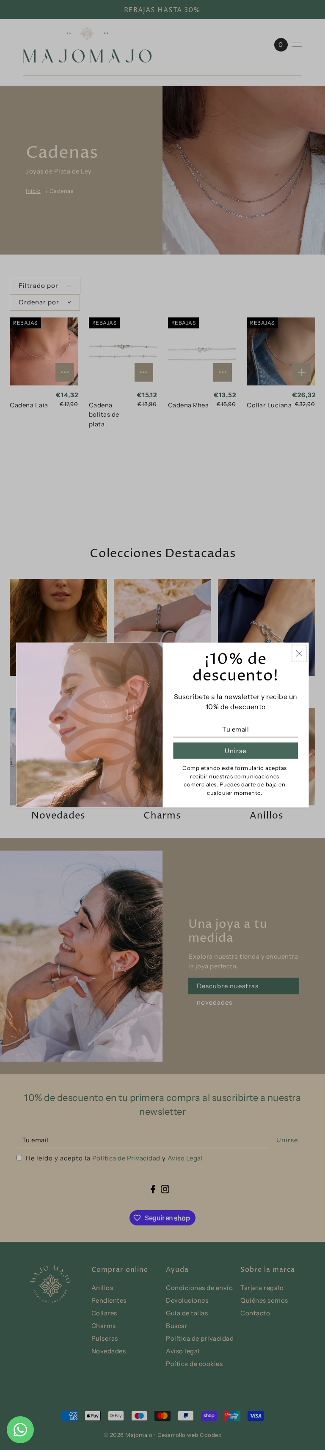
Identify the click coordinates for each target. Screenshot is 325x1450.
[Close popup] (299, 653)
